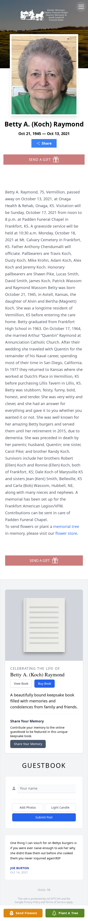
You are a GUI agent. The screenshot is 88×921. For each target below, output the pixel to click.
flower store (66, 533)
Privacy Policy (32, 902)
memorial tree (66, 526)
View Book (21, 683)
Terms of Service (56, 902)
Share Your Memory (28, 744)
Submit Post (44, 817)
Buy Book (44, 683)
